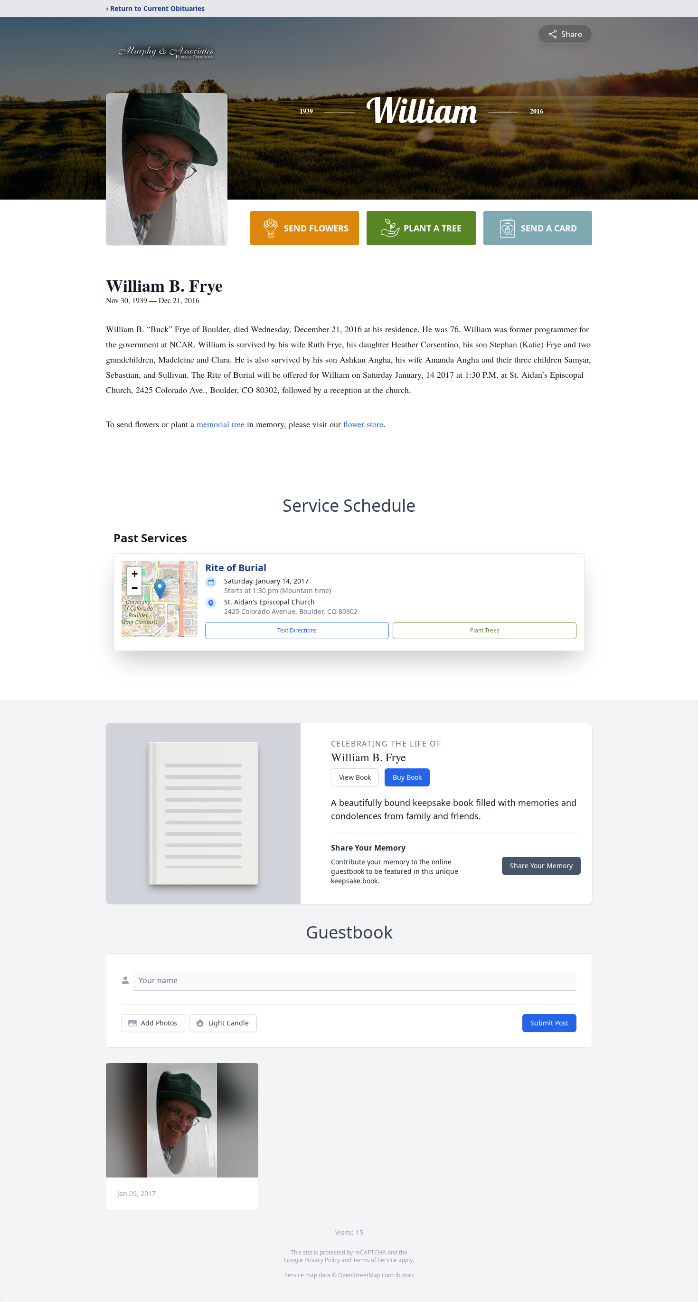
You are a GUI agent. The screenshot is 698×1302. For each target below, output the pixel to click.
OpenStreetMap (359, 1275)
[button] (160, 589)
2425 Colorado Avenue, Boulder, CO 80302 (291, 611)
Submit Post (549, 1022)
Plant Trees (485, 630)
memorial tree (221, 424)
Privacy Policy (322, 1260)
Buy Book (407, 777)
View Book (355, 777)
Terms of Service (375, 1260)
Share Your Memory (541, 865)
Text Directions (297, 630)
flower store (363, 424)
